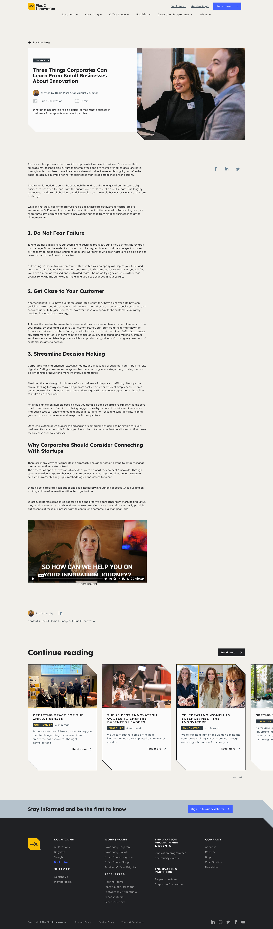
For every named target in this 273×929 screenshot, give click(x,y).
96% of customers (133, 331)
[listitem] (62, 717)
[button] (70, 15)
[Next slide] (241, 777)
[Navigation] (41, 6)
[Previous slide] (234, 777)
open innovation (57, 470)
